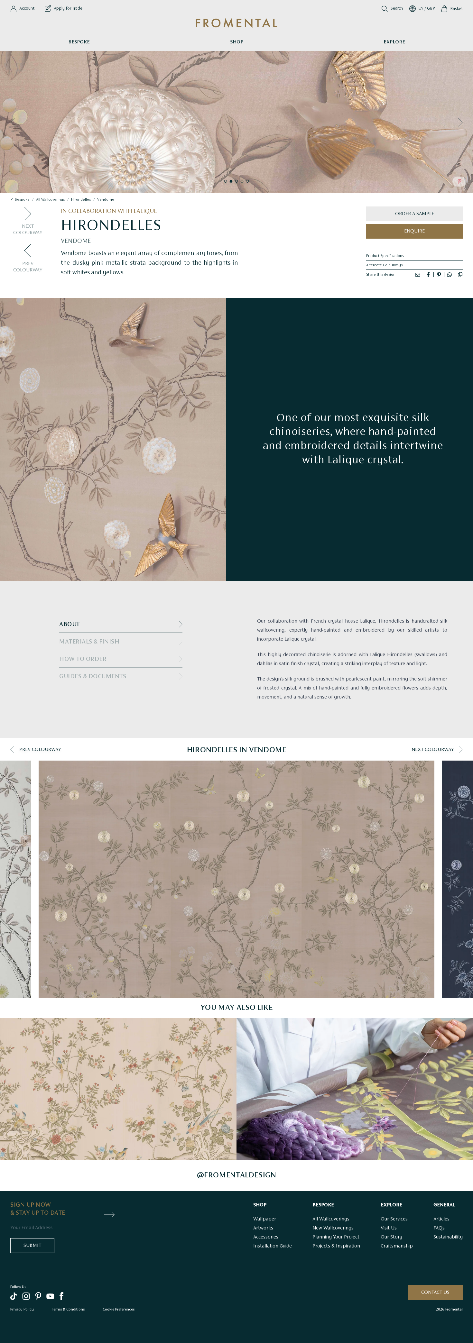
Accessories (265, 1237)
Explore (394, 42)
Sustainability (448, 1237)
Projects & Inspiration (336, 1246)
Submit (32, 1245)
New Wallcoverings (333, 1228)
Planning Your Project (335, 1237)
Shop (236, 42)
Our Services (394, 1219)
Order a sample (414, 213)
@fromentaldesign (236, 1176)
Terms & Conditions (68, 1309)
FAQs (439, 1228)
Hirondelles (81, 200)
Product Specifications (385, 256)
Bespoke (79, 42)
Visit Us (389, 1228)
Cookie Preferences (118, 1309)
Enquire (414, 231)
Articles (441, 1219)
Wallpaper (264, 1219)
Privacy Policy (22, 1309)
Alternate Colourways (384, 265)
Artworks (263, 1228)
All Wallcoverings (330, 1219)
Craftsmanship (397, 1246)
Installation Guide (272, 1246)
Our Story (391, 1237)
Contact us (435, 1292)
